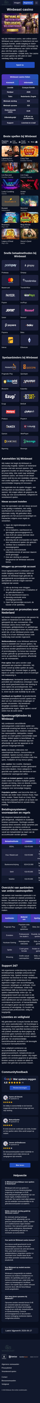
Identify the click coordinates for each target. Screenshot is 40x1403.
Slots (32, 142)
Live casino (15, 142)
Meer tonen (20, 1165)
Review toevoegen (20, 1088)
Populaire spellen (5, 142)
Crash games (23, 142)
